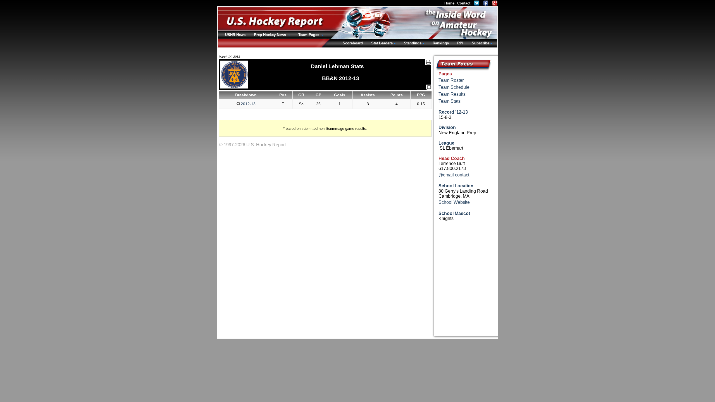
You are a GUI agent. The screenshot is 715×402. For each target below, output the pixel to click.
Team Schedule (453, 87)
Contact (463, 3)
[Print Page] (428, 62)
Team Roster (451, 80)
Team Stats (449, 101)
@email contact (453, 175)
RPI (460, 43)
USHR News (235, 35)
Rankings (441, 43)
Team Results (452, 94)
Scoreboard (353, 43)
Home (449, 3)
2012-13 (248, 104)
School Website (454, 202)
